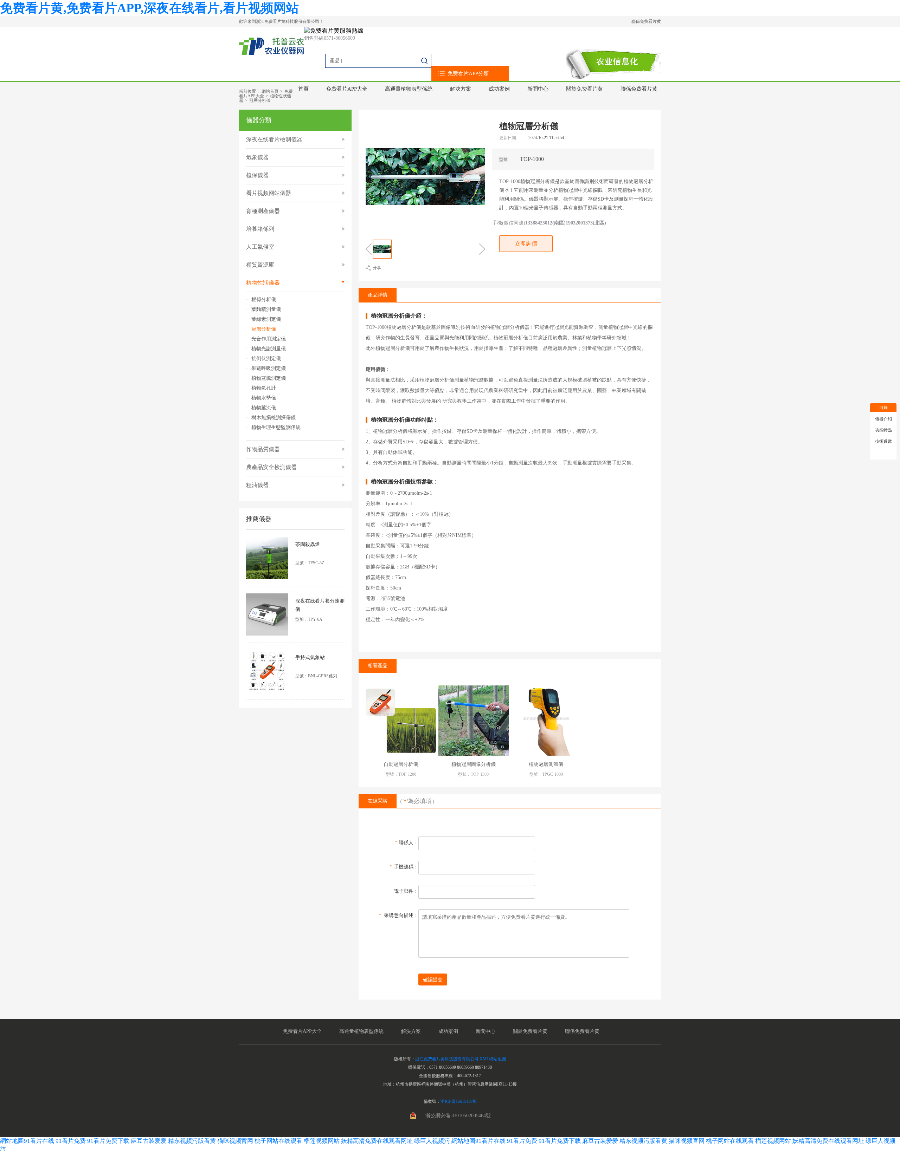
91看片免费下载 (108, 1141)
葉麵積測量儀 (266, 309)
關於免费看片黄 (584, 89)
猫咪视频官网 (235, 1141)
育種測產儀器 (263, 211)
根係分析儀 (263, 299)
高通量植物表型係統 (408, 89)
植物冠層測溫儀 (546, 764)
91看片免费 (71, 1141)
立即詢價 (526, 244)
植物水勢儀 (263, 398)
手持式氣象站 (310, 657)
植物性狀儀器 (263, 283)
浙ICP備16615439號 (459, 1101)
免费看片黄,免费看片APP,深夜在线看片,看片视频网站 (149, 8)
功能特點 (883, 430)
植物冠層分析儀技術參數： (404, 481)
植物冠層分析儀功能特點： (404, 420)
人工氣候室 (260, 247)
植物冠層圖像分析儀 (473, 764)
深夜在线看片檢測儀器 (274, 139)
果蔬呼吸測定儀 (268, 368)
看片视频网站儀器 (268, 193)
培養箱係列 (260, 229)
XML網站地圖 (493, 1058)
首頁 (303, 89)
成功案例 (499, 89)
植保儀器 (257, 175)
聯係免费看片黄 (646, 21)
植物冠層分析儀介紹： (399, 316)
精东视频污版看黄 (192, 1141)
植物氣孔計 (263, 388)
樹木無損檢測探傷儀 (273, 417)
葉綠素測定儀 (266, 319)
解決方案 (460, 89)
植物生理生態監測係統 (276, 427)
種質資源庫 (260, 265)
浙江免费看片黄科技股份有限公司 (446, 1058)
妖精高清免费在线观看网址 (377, 1141)
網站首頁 (270, 91)
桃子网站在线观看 (278, 1141)
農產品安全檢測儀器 (271, 467)
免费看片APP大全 (346, 89)
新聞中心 (537, 89)
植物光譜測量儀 (268, 348)
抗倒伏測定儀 (266, 358)
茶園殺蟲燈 (307, 544)
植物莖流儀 (263, 407)
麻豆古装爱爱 (149, 1141)
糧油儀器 (257, 485)
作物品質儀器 (263, 449)
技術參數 (883, 441)
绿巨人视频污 (432, 1141)
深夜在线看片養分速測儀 (320, 605)
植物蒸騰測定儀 (268, 378)
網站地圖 (12, 1141)
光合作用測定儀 (268, 339)
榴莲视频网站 (322, 1141)
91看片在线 (39, 1141)
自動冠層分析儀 (401, 764)
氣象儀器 (257, 157)
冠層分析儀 (259, 100)
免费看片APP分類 (468, 73)
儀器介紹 (883, 418)
